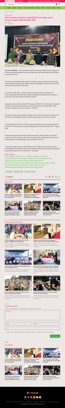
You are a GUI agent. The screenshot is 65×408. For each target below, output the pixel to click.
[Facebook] (25, 397)
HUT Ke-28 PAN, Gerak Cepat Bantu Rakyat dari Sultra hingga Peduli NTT (24, 160)
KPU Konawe (9, 171)
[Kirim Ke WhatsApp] (59, 177)
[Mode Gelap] (57, 4)
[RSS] (40, 397)
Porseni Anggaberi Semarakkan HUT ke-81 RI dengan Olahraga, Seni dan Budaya (26, 156)
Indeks (8, 402)
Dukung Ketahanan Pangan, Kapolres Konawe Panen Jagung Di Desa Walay (25, 165)
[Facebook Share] (46, 177)
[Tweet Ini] (49, 177)
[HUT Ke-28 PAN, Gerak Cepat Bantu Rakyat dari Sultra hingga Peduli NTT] (51, 188)
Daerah (10, 15)
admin (9, 22)
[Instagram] (34, 397)
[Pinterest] (31, 397)
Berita (6, 15)
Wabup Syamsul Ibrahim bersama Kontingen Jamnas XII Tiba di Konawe (24, 167)
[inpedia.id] (11, 4)
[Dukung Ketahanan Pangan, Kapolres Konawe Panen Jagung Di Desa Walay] (32, 205)
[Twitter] (28, 397)
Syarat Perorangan (30, 171)
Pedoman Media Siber (53, 402)
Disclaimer (43, 402)
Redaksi (36, 402)
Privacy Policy (28, 402)
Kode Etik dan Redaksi (17, 402)
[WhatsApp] (37, 397)
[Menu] (6, 4)
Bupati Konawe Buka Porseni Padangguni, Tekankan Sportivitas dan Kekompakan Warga (28, 158)
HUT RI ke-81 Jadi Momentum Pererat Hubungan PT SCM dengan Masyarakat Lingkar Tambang (30, 163)
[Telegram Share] (56, 177)
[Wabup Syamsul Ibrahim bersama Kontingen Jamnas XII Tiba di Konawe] (51, 205)
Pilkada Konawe (18, 171)
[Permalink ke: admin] (6, 23)
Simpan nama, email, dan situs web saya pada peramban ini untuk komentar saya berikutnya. (30, 332)
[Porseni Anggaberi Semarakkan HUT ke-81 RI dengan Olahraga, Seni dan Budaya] (13, 188)
